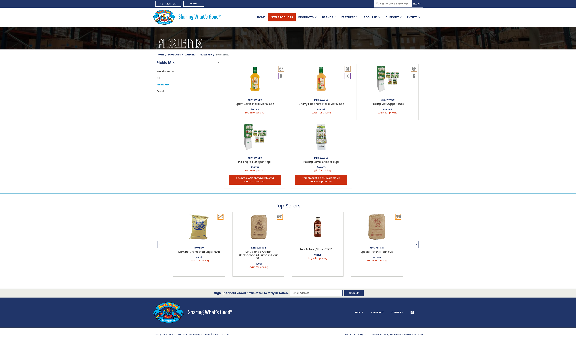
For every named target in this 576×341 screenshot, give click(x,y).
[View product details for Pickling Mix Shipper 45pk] (387, 80)
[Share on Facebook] (412, 312)
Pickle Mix (163, 84)
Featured (348, 17)
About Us (371, 17)
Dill (158, 78)
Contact (377, 312)
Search (417, 3)
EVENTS (412, 17)
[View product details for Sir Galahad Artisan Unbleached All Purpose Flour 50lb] (258, 228)
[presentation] (160, 244)
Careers (397, 312)
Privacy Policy (161, 334)
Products (306, 17)
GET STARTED (168, 3)
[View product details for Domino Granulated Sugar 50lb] (199, 228)
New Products (282, 17)
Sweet (160, 91)
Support (392, 17)
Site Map (216, 334)
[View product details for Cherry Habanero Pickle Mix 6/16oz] (321, 80)
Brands (327, 17)
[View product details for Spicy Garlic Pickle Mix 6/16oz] (255, 80)
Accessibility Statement (199, 334)
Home (261, 17)
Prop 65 (225, 334)
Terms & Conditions (178, 334)
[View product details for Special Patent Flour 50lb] (377, 228)
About (358, 312)
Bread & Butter (165, 71)
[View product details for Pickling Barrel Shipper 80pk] (321, 138)
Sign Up (354, 293)
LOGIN (193, 3)
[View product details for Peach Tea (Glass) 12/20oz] (317, 228)
